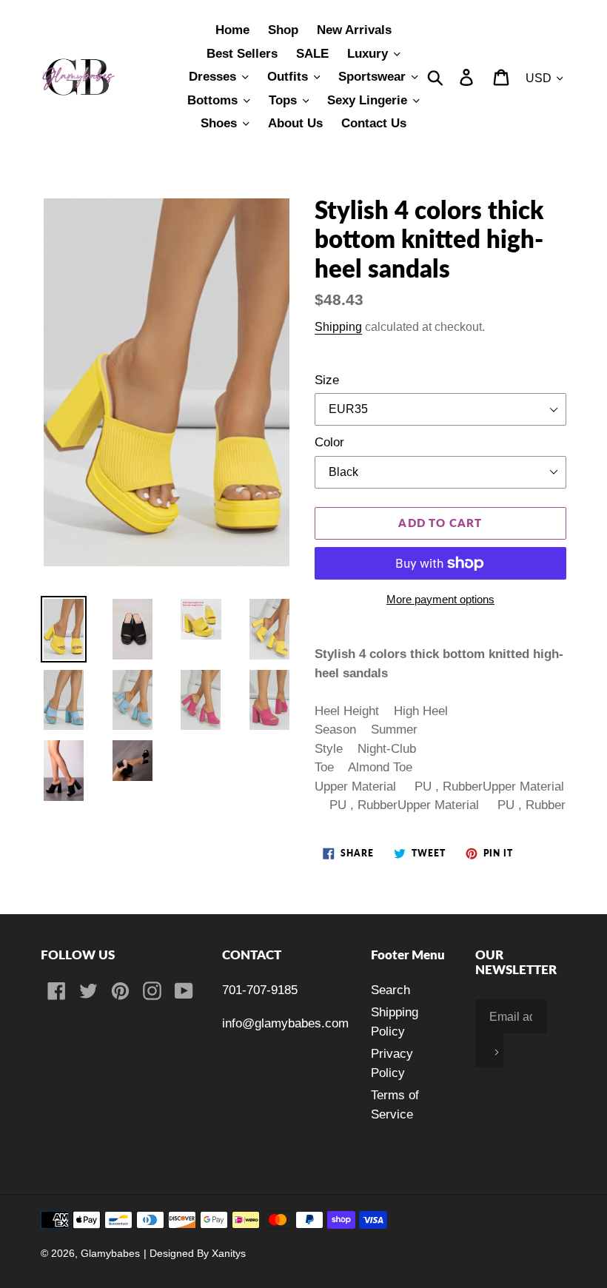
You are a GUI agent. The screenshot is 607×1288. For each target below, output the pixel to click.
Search (390, 990)
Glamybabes (110, 1253)
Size (327, 380)
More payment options (440, 599)
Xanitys (229, 1253)
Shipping (338, 326)
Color (329, 442)
